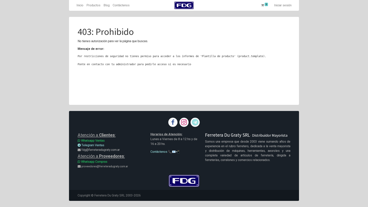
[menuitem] (80, 5)
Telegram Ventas (92, 145)
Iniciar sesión (283, 5)
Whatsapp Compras (93, 161)
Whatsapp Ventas (92, 140)
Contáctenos (158, 152)
